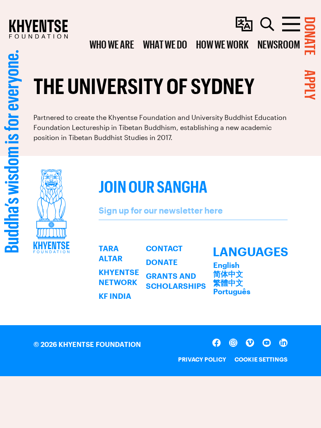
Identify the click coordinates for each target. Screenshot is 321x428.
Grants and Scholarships (176, 280)
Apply (310, 85)
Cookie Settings (261, 359)
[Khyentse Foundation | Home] (38, 29)
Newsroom (278, 44)
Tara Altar (110, 253)
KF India (115, 296)
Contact (164, 248)
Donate (162, 262)
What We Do (165, 44)
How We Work (222, 44)
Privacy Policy (202, 359)
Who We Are (111, 44)
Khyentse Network (119, 277)
